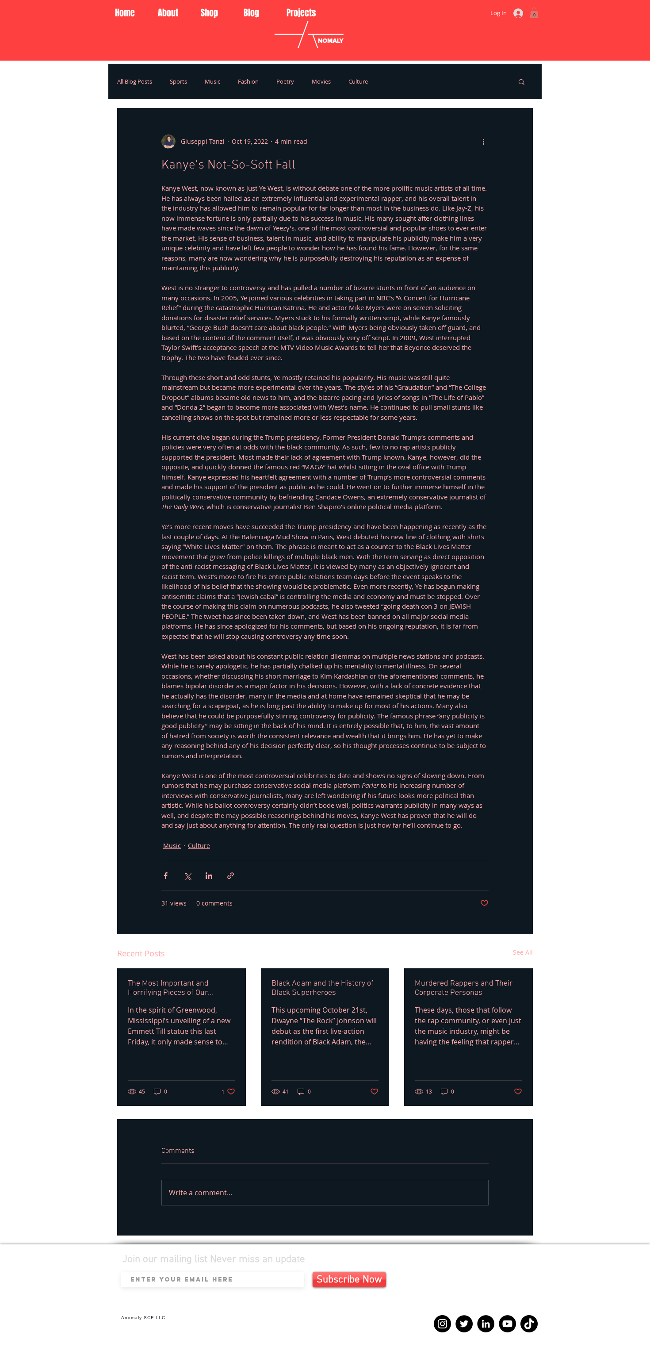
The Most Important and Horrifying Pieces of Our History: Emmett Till (168, 988)
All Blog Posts (134, 81)
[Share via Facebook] (165, 875)
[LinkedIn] (485, 1323)
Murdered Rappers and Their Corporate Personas (463, 988)
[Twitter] (464, 1323)
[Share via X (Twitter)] (187, 875)
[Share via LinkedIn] (209, 875)
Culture (358, 81)
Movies (321, 81)
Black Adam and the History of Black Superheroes (322, 988)
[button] (534, 13)
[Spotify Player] (482, 1290)
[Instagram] (442, 1323)
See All (523, 952)
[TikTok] (529, 1323)
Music (212, 81)
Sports (178, 81)
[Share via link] (230, 875)
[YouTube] (507, 1323)
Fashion (248, 81)
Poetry (285, 81)
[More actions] (483, 141)
